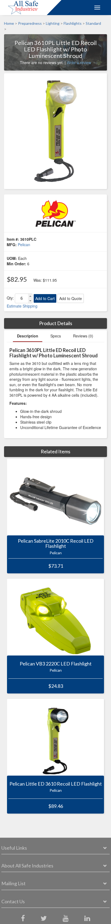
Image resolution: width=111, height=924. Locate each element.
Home (9, 23)
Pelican (24, 244)
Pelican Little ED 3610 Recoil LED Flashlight (55, 783)
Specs (55, 336)
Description (27, 336)
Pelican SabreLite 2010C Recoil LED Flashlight (55, 543)
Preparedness (30, 23)
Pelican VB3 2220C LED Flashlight (56, 663)
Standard (93, 23)
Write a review (79, 62)
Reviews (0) (83, 336)
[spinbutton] (21, 298)
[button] (30, 296)
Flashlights (73, 23)
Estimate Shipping (22, 306)
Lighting (53, 23)
